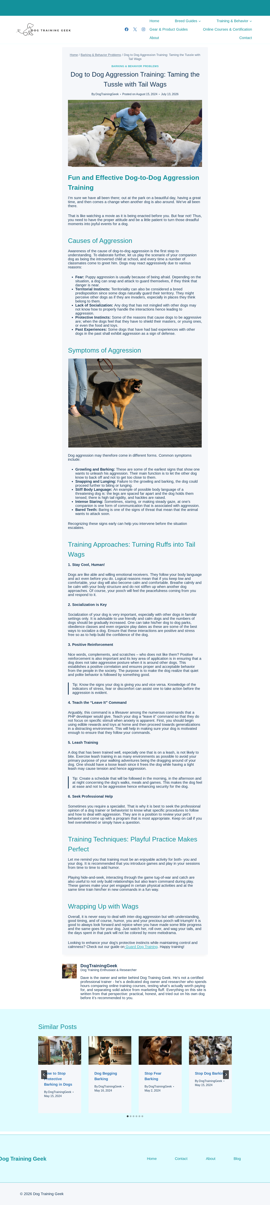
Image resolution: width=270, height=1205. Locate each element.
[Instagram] (143, 29)
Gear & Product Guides (181, 8)
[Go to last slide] (44, 1074)
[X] (135, 29)
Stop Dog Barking (210, 1073)
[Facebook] (126, 29)
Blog (237, 1159)
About (223, 8)
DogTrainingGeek (107, 94)
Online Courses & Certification (203, 8)
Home (119, 8)
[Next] (226, 1074)
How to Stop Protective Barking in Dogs (58, 1078)
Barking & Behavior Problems (135, 66)
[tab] (128, 1116)
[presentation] (59, 1050)
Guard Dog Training (141, 947)
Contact (244, 8)
